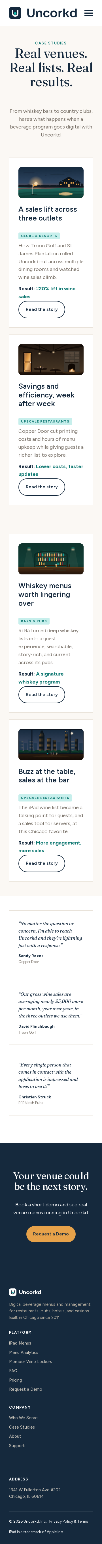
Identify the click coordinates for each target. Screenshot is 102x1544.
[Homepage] (43, 13)
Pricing (15, 1380)
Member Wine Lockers (30, 1361)
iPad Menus (20, 1343)
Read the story (42, 309)
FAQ (13, 1370)
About (15, 1436)
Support (17, 1445)
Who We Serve (23, 1417)
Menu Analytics (23, 1352)
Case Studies (22, 1427)
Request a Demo (51, 1234)
